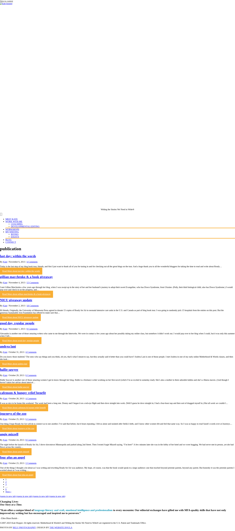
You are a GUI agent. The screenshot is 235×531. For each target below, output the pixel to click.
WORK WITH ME (13, 221)
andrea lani (8, 346)
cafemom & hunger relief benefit (23, 393)
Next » (8, 492)
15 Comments (33, 282)
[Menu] (1, 214)
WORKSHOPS (12, 229)
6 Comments (31, 375)
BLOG (8, 240)
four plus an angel (12, 457)
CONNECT (10, 242)
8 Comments (32, 329)
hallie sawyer (9, 369)
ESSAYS (15, 237)
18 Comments (33, 306)
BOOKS (14, 234)
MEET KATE (11, 219)
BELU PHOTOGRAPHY (24, 527)
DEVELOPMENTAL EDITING (25, 226)
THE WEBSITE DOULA (61, 527)
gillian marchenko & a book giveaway (26, 277)
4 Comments (32, 262)
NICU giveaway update (16, 300)
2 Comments (31, 463)
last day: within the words (18, 256)
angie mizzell (9, 434)
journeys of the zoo (13, 413)
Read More (21, 271)
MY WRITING (12, 232)
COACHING (17, 224)
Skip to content (6, 1)
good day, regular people (17, 323)
